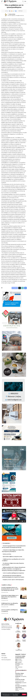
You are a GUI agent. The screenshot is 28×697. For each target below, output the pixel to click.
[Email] (12, 11)
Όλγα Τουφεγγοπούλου (18, 650)
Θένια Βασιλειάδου (18, 640)
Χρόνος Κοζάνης (12, 14)
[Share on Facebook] (8, 11)
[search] (23, 1)
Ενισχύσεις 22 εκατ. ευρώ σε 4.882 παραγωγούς (13, 579)
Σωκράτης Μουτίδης (24, 631)
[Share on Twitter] (10, 11)
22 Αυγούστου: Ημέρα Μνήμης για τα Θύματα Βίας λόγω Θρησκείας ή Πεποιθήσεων (9, 597)
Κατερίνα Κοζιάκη (24, 640)
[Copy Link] (14, 11)
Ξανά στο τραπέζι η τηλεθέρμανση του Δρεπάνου (13, 573)
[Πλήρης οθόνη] (24, 521)
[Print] (16, 11)
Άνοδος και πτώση (7, 554)
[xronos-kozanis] (10, 1)
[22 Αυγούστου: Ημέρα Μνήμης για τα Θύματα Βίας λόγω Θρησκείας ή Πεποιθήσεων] (23, 597)
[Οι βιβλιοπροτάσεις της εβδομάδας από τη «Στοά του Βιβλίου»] (23, 605)
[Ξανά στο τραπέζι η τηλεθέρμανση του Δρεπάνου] (23, 611)
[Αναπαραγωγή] (3, 521)
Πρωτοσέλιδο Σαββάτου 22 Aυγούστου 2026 (12, 556)
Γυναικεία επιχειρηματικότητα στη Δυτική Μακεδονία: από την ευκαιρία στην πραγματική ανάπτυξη (9, 589)
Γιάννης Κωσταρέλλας (18, 631)
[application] (14, 516)
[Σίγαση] (22, 521)
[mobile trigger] (2, 1)
